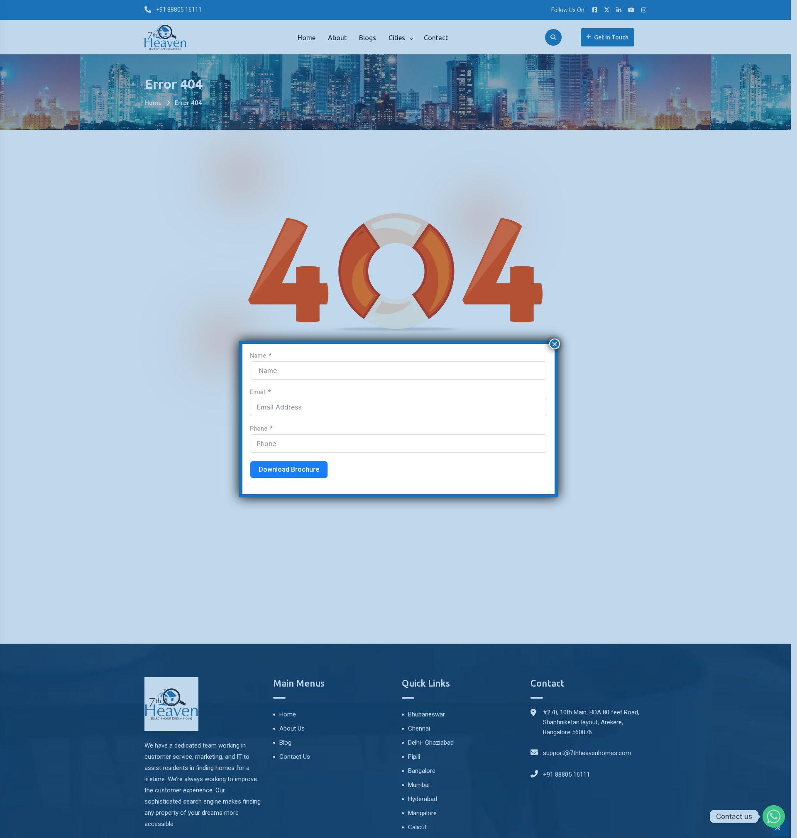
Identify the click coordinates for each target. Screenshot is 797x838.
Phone (258, 428)
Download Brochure (289, 469)
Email (257, 392)
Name (258, 355)
